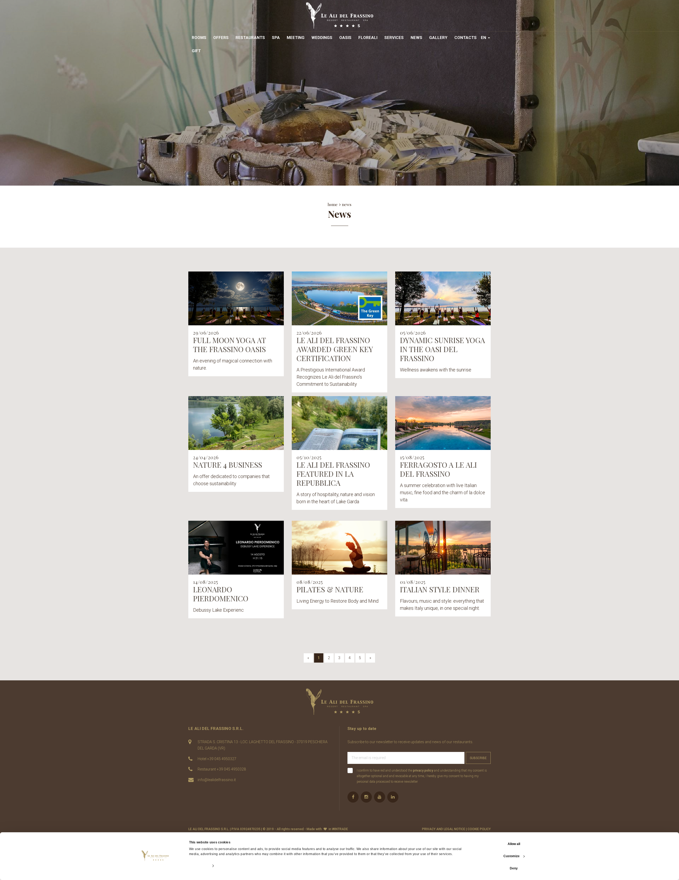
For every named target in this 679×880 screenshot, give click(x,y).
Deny (514, 868)
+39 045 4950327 (221, 759)
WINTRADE (340, 829)
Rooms (199, 37)
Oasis (345, 37)
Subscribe (478, 758)
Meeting (295, 37)
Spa (276, 37)
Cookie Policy (479, 829)
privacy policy (423, 770)
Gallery (438, 37)
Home (333, 204)
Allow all (514, 844)
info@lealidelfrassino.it (217, 780)
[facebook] (353, 797)
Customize (511, 856)
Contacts (465, 37)
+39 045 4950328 (231, 769)
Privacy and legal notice (443, 829)
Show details (198, 866)
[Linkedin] (392, 797)
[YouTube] (379, 797)
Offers (221, 37)
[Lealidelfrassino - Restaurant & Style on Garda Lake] (339, 701)
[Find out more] (236, 298)
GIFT (196, 51)
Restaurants (250, 37)
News (416, 37)
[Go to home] (339, 15)
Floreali (367, 37)
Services (394, 37)
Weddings (321, 37)
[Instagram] (366, 797)
